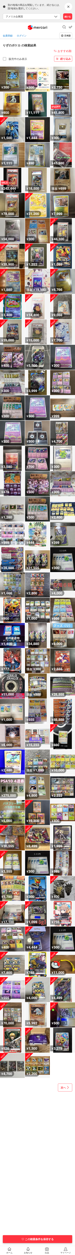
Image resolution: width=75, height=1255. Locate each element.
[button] (64, 27)
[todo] (70, 27)
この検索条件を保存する (39, 1239)
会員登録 (8, 35)
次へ (63, 1087)
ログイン (22, 35)
